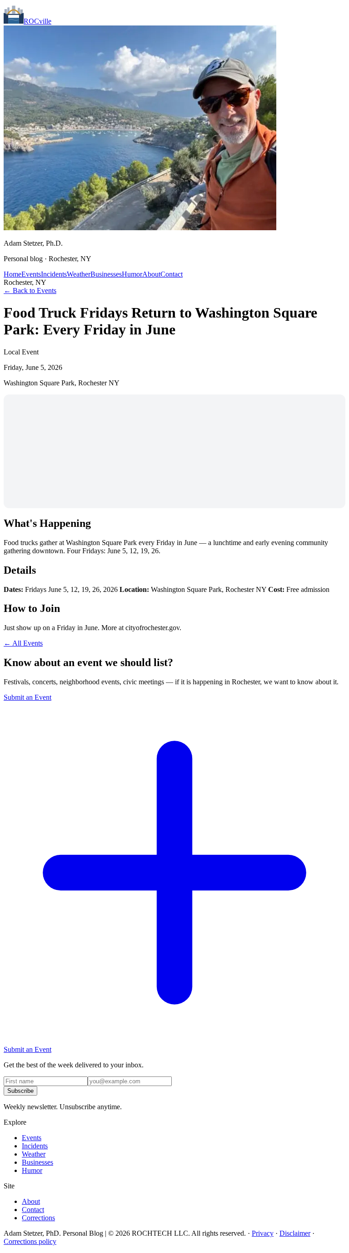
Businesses (106, 274)
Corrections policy (30, 1241)
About (151, 274)
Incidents (54, 274)
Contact (171, 274)
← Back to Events (30, 290)
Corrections (38, 1218)
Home (12, 274)
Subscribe (20, 1090)
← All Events (23, 643)
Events (31, 274)
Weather (78, 274)
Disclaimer (294, 1233)
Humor (132, 274)
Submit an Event (27, 697)
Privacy (263, 1233)
